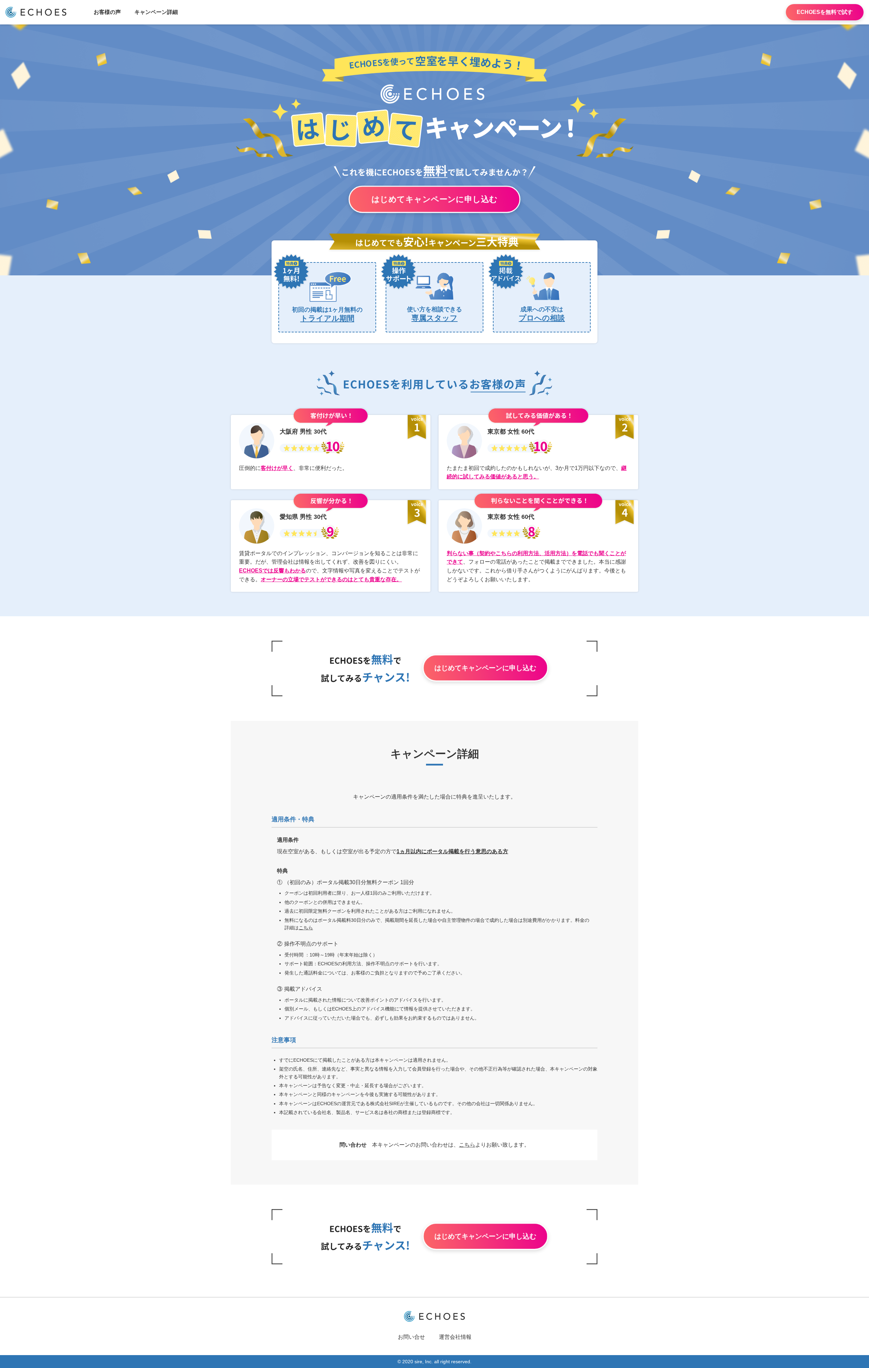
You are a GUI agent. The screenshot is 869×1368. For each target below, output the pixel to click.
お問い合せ (411, 1337)
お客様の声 (107, 12)
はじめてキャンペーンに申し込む (434, 199)
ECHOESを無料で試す (825, 12)
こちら (306, 927)
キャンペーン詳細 (156, 12)
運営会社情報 (455, 1337)
